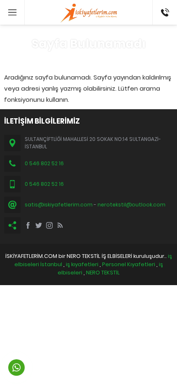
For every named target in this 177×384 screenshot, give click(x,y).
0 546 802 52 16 (162, 12)
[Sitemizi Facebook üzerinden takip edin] (28, 225)
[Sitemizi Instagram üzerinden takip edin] (49, 225)
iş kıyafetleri (82, 264)
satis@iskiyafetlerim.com (59, 204)
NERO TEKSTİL (103, 272)
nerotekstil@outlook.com (131, 204)
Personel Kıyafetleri (128, 264)
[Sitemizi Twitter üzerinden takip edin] (38, 225)
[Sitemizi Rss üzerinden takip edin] (60, 225)
